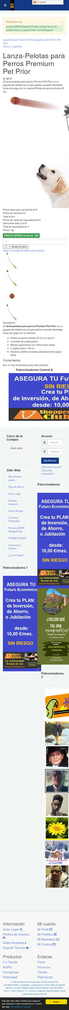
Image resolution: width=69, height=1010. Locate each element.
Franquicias (11, 972)
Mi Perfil (43, 929)
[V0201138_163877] (11, 278)
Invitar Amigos (15, 511)
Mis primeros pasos (15, 478)
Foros (41, 962)
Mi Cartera (44, 944)
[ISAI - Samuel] (57, 804)
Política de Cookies (16, 934)
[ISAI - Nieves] (57, 757)
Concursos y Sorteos (14, 546)
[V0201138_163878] (11, 261)
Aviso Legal (14, 493)
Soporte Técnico (14, 947)
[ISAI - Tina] (57, 828)
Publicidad (10, 977)
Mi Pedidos (45, 934)
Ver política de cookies (21, 1006)
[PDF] (4, 78)
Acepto (56, 1001)
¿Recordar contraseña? (47, 472)
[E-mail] (10, 78)
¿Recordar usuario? (51, 467)
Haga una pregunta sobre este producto (23, 250)
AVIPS (7, 967)
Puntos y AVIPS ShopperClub (16, 529)
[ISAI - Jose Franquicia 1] (57, 852)
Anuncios (43, 967)
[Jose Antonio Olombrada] (22, 623)
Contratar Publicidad (14, 519)
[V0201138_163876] (11, 295)
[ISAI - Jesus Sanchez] (57, 780)
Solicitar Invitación (13, 502)
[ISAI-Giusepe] (57, 733)
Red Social (45, 977)
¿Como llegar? (16, 555)
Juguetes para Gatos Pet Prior (18, 39)
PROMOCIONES (17, 538)
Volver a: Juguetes (12, 46)
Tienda (42, 972)
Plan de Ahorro (16, 487)
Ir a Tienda (10, 962)
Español (41, 2)
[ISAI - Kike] (57, 876)
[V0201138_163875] (11, 312)
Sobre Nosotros (14, 943)
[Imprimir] (7, 78)
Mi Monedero (46, 939)
